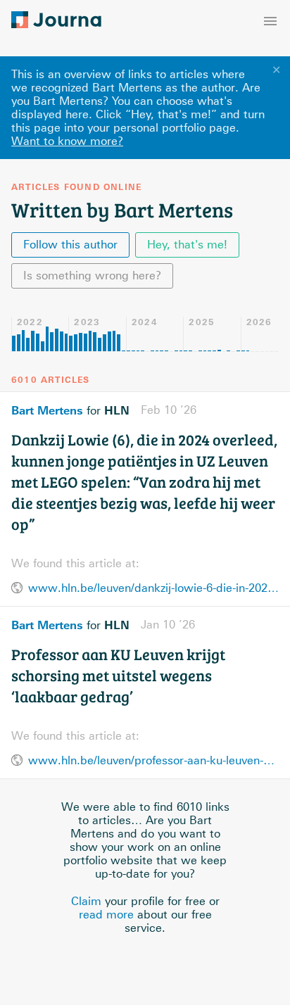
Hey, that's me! (187, 244)
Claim (86, 901)
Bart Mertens (47, 410)
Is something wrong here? (92, 275)
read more (106, 914)
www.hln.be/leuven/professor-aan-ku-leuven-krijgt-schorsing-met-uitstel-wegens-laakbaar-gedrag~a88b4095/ (153, 760)
